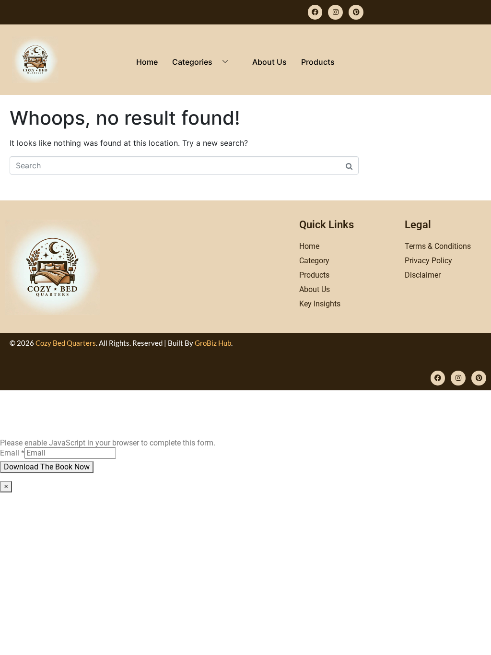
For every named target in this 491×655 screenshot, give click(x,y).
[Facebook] (315, 12)
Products (318, 62)
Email (12, 453)
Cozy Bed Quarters (65, 343)
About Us (269, 62)
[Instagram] (335, 12)
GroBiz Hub (213, 343)
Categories (192, 62)
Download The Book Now (47, 466)
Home (147, 62)
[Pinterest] (356, 12)
